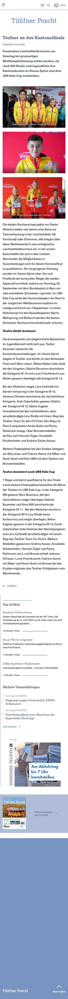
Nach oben (59, 991)
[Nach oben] (59, 986)
